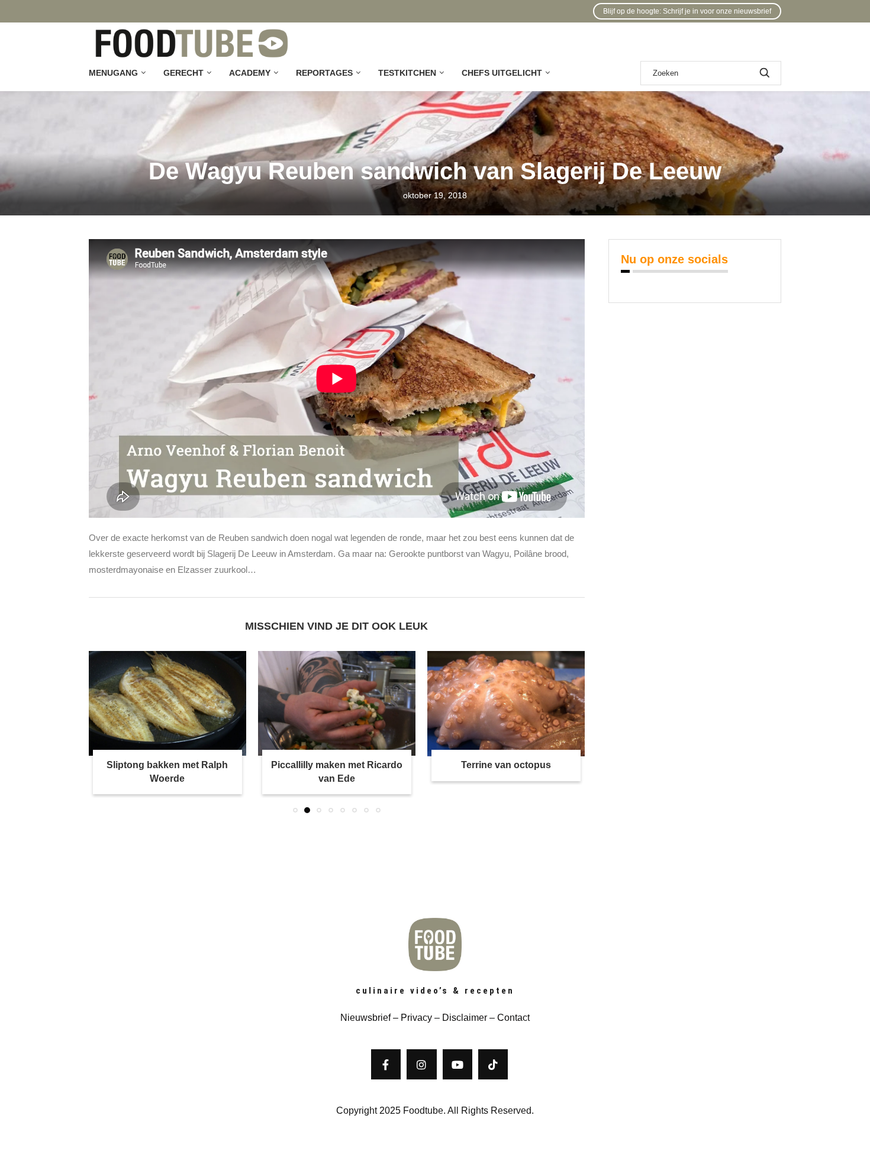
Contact (513, 1018)
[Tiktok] (493, 1064)
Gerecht (183, 73)
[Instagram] (421, 1064)
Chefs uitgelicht (502, 73)
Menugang (113, 73)
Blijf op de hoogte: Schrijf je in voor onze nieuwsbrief (687, 11)
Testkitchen (407, 73)
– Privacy (411, 1018)
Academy (249, 73)
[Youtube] (457, 1064)
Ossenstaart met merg (505, 765)
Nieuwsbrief (365, 1018)
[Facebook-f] (386, 1064)
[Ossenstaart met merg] (506, 703)
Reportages (324, 73)
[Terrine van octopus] (336, 703)
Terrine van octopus (337, 765)
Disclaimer (464, 1018)
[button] (105, 731)
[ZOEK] (764, 73)
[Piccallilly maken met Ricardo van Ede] (167, 703)
